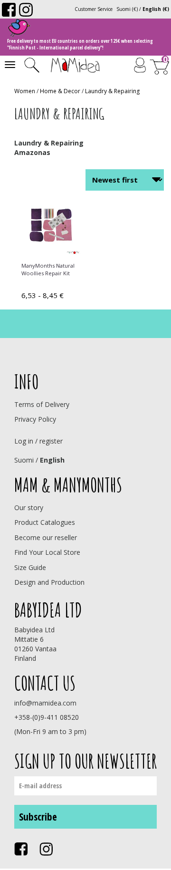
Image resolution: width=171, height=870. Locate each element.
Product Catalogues (44, 522)
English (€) (155, 9)
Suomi (24, 459)
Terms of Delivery (41, 404)
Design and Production (49, 582)
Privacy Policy (35, 419)
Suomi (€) (127, 9)
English (52, 459)
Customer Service (94, 9)
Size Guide (30, 567)
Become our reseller (45, 537)
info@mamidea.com (45, 702)
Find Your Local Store (47, 552)
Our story (28, 507)
